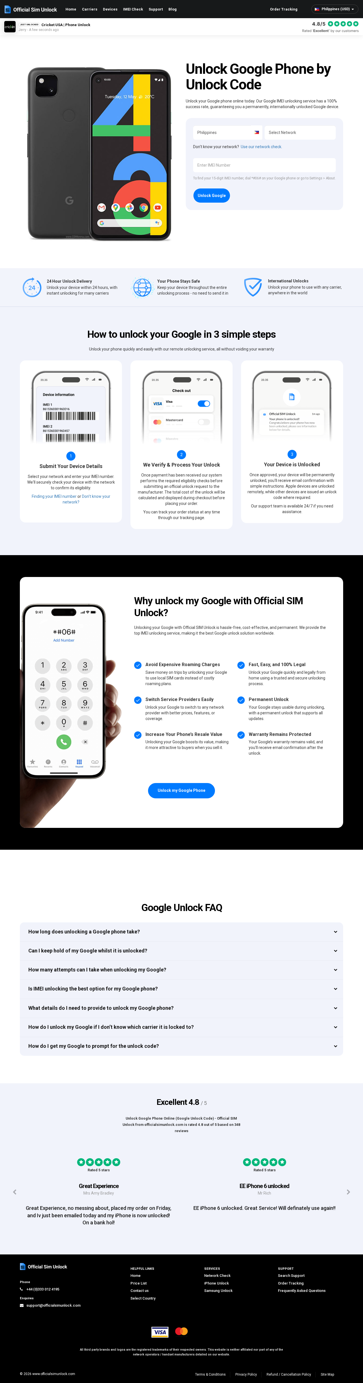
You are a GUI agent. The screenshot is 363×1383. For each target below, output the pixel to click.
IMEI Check (133, 9)
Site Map (327, 1374)
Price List (138, 1283)
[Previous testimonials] (14, 1192)
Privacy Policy (246, 1374)
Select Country (142, 1298)
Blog (172, 9)
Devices (110, 9)
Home (71, 9)
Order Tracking (283, 9)
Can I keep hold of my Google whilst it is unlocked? (87, 951)
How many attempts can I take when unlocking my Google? (97, 970)
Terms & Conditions (210, 1374)
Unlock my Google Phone (181, 790)
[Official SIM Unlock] (31, 9)
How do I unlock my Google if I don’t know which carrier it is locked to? (111, 1027)
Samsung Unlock (218, 1290)
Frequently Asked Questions (302, 1290)
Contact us (139, 1290)
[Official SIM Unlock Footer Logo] (44, 1266)
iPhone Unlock (216, 1283)
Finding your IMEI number (54, 496)
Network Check (217, 1275)
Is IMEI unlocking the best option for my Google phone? (93, 989)
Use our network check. (261, 146)
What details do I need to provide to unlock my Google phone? (101, 1008)
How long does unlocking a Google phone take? (84, 932)
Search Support (291, 1275)
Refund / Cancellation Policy (289, 1374)
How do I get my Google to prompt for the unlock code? (93, 1046)
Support (156, 9)
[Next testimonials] (348, 1192)
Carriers (89, 9)
